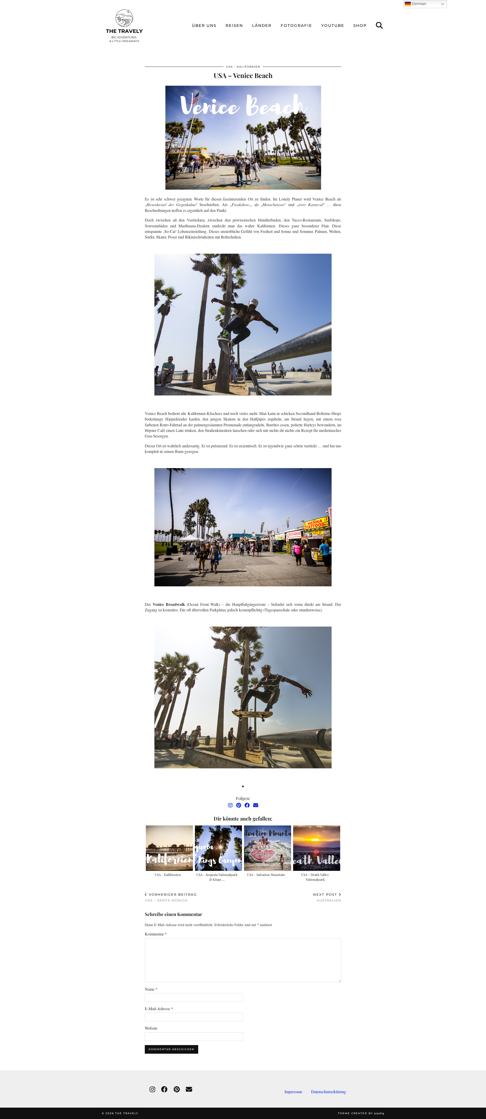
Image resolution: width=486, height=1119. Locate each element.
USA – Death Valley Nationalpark (315, 876)
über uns (204, 25)
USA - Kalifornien (243, 66)
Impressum (298, 1091)
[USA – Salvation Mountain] (267, 848)
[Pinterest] (238, 805)
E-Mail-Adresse (159, 1008)
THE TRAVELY (126, 1113)
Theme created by (361, 1113)
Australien (327, 897)
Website (151, 1028)
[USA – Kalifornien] (169, 848)
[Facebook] (247, 805)
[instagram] (152, 1089)
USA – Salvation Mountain (266, 874)
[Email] (255, 805)
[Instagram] (230, 805)
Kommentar (156, 933)
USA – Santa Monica (171, 897)
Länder (262, 25)
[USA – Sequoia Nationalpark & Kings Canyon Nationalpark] (218, 848)
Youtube (332, 25)
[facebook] (164, 1089)
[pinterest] (177, 1089)
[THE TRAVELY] (124, 26)
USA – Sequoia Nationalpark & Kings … (216, 876)
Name (151, 989)
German (418, 4)
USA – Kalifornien (168, 874)
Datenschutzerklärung (328, 1091)
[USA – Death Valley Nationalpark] (316, 848)
